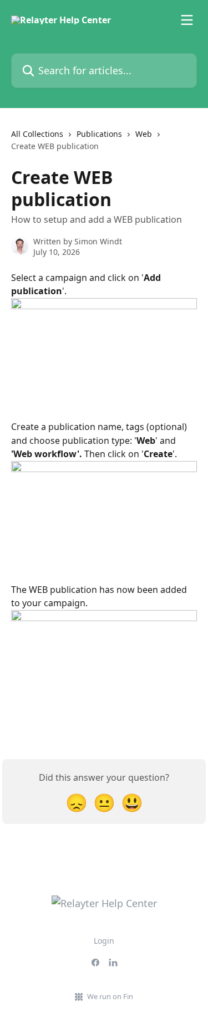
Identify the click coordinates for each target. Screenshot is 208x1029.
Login (104, 940)
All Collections (37, 134)
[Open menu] (187, 20)
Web (143, 134)
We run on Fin (110, 996)
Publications (99, 134)
